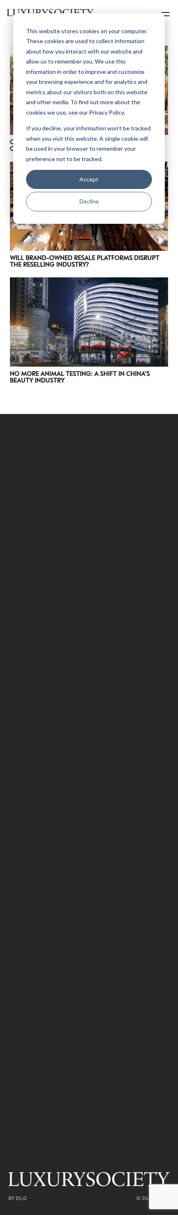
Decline (89, 201)
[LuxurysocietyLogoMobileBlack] (50, 12)
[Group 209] (89, 1179)
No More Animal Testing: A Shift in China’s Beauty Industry (80, 377)
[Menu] (166, 12)
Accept (89, 179)
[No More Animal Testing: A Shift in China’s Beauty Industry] (89, 282)
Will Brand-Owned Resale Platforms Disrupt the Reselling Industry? (84, 261)
